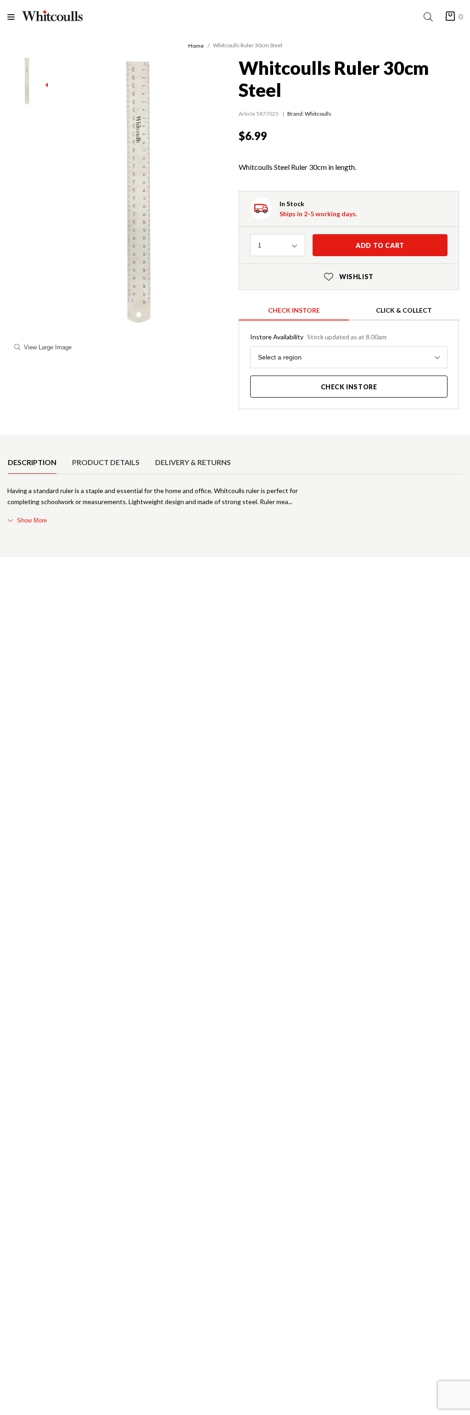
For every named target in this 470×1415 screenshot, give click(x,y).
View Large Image (48, 347)
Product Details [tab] (106, 462)
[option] (32, 462)
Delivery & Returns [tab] (193, 462)
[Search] (430, 17)
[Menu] (14, 16)
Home (196, 45)
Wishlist (349, 277)
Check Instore (294, 310)
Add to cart (380, 245)
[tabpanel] (235, 505)
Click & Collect (404, 310)
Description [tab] (32, 462)
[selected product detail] (10, 442)
